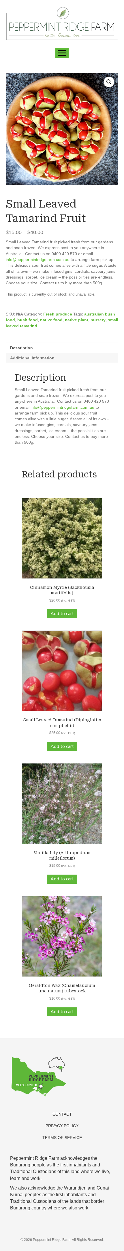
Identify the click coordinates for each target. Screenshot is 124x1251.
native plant (76, 320)
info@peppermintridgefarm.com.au (37, 259)
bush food (27, 320)
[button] (109, 82)
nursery (98, 320)
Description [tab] (21, 348)
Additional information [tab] (32, 358)
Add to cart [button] (62, 613)
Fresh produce (57, 314)
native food (51, 320)
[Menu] (62, 53)
